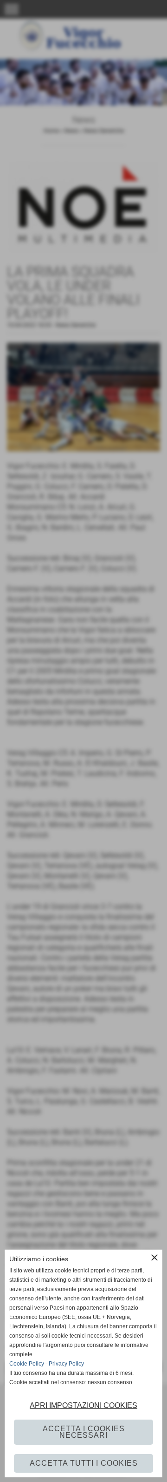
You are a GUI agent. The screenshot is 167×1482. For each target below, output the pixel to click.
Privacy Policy (66, 1363)
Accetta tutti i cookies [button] (84, 1463)
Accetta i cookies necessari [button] (84, 1432)
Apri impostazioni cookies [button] (83, 1405)
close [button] (154, 1257)
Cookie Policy (26, 1363)
